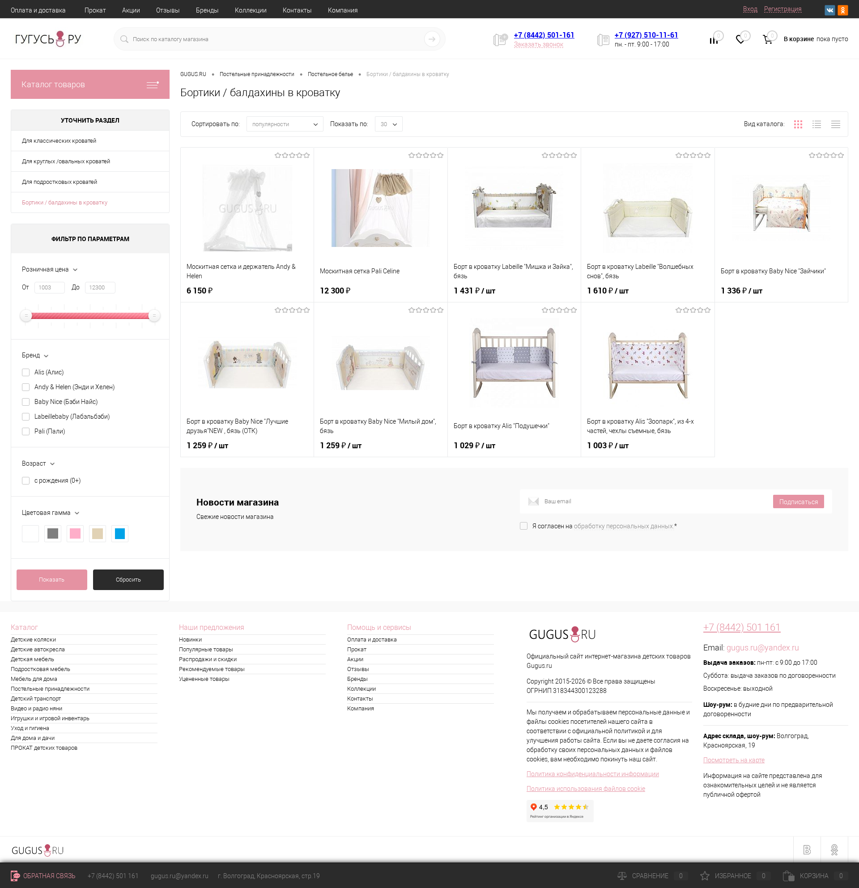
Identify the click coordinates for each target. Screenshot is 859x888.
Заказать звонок (538, 44)
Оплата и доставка (38, 10)
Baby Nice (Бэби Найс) (66, 401)
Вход (750, 9)
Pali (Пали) (49, 431)
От (25, 287)
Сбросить (128, 579)
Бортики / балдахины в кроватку (64, 202)
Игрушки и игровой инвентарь (50, 718)
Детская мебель (32, 659)
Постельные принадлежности (50, 688)
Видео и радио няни (36, 708)
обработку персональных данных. (624, 526)
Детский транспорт (36, 698)
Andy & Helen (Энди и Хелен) (74, 387)
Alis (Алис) (49, 372)
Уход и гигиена (30, 728)
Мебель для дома (34, 679)
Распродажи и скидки (208, 659)
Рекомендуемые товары (212, 669)
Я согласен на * (604, 526)
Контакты (297, 10)
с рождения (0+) (57, 480)
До (76, 287)
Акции (131, 10)
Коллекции (251, 10)
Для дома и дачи (33, 738)
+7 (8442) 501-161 (544, 35)
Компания (343, 10)
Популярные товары (206, 649)
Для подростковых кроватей (59, 181)
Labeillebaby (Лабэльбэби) (72, 416)
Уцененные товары (204, 679)
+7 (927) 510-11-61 (646, 35)
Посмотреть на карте (734, 760)
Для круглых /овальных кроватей (66, 161)
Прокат (95, 10)
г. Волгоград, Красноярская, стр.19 (269, 876)
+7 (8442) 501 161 (742, 627)
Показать (51, 579)
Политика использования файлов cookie (586, 788)
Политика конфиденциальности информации (593, 774)
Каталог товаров (53, 84)
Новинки (190, 639)
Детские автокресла (38, 649)
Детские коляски (33, 639)
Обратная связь (49, 876)
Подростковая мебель (40, 669)
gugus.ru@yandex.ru (763, 647)
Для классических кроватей (59, 140)
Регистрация (783, 9)
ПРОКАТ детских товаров (44, 747)
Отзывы (168, 10)
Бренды (207, 10)
